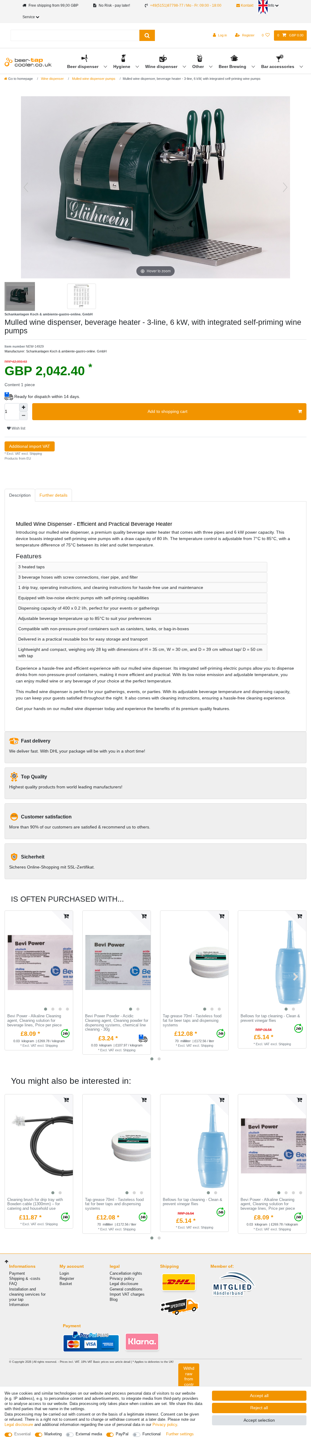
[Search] (147, 35)
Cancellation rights (126, 1273)
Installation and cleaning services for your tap (27, 1294)
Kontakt (246, 5)
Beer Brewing (233, 66)
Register (67, 1278)
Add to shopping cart (167, 411)
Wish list (18, 428)
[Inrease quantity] (23, 407)
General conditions (126, 1289)
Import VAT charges (127, 1294)
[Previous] (26, 187)
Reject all (259, 1407)
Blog (114, 1299)
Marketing (53, 1434)
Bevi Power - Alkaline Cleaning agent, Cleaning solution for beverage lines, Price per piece (34, 1020)
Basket (66, 1283)
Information (19, 1304)
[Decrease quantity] (23, 416)
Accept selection (259, 1420)
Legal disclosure (124, 1283)
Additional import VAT (29, 446)
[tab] (20, 495)
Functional (151, 1434)
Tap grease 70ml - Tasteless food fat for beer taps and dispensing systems (192, 1020)
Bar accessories (278, 66)
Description (20, 495)
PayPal (122, 1434)
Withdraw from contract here (188, 1381)
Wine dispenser (162, 66)
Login (64, 1273)
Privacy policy (122, 1278)
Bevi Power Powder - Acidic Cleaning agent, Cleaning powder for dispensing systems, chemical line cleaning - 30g (116, 1023)
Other (198, 66)
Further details (53, 495)
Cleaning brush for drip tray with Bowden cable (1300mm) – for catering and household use (35, 1204)
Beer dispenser (83, 66)
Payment (17, 1273)
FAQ (13, 1283)
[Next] (285, 187)
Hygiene (122, 66)
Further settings (180, 1434)
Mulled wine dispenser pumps (93, 78)
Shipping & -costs (24, 1278)
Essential (22, 1434)
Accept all (259, 1395)
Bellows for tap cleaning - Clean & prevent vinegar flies (270, 1018)
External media (89, 1434)
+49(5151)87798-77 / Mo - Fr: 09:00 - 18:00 (185, 5)
